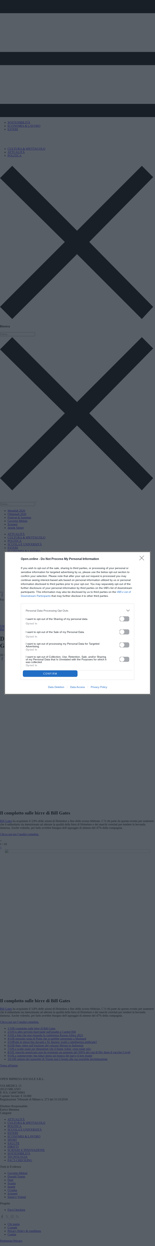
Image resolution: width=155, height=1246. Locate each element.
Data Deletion (56, 687)
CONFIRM (50, 673)
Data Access (77, 687)
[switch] (124, 618)
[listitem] (77, 611)
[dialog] (77, 623)
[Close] (142, 559)
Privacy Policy (99, 687)
